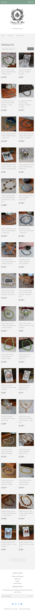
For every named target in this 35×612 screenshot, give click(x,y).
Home (3, 35)
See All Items (17, 583)
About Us (17, 579)
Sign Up (30, 596)
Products (10, 35)
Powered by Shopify (24, 609)
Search (17, 581)
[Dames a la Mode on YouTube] (21, 604)
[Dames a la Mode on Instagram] (18, 604)
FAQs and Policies (17, 576)
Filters (30, 49)
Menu (5, 2)
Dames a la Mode (12, 609)
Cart (32, 2)
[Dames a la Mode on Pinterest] (16, 604)
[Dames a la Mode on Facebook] (13, 604)
